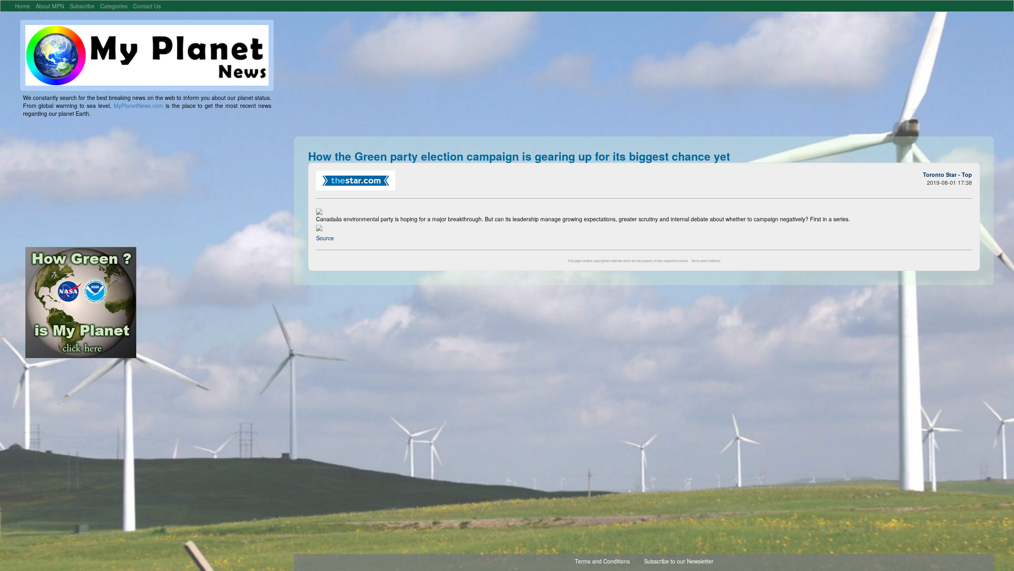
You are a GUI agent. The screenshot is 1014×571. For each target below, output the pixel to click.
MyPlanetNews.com (138, 105)
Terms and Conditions (705, 261)
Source (325, 238)
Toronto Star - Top (947, 174)
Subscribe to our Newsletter (678, 561)
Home (22, 6)
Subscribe (82, 6)
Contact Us (147, 6)
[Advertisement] (531, 75)
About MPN (50, 6)
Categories (114, 6)
